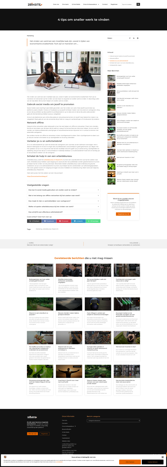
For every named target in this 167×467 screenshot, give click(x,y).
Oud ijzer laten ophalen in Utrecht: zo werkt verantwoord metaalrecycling (97, 348)
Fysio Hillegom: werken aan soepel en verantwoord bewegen (97, 313)
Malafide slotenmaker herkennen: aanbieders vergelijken (65, 280)
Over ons (56, 4)
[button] (163, 457)
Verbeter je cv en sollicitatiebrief (119, 60)
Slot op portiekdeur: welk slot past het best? (96, 280)
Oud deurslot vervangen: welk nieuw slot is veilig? (126, 280)
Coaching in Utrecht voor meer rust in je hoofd (68, 381)
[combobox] (129, 4)
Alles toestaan (130, 462)
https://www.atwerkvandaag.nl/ (37, 176)
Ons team (65, 4)
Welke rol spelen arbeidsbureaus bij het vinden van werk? (63, 206)
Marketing (30, 36)
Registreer (114, 4)
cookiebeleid (59, 462)
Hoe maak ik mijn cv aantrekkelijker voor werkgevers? (63, 201)
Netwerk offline (114, 58)
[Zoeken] (138, 4)
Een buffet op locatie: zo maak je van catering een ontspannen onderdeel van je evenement (127, 136)
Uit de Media (76, 4)
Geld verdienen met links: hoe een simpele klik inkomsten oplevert (69, 452)
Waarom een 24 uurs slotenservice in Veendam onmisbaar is (66, 348)
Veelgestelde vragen (116, 65)
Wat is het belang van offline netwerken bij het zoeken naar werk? (63, 195)
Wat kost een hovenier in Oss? (125, 157)
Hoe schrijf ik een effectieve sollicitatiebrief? (63, 212)
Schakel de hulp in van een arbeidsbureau (122, 63)
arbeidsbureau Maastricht (50, 229)
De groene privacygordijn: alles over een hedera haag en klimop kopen (39, 382)
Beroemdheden (66, 429)
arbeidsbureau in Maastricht (53, 160)
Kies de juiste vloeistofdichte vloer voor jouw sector (125, 381)
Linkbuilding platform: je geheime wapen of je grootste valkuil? (69, 445)
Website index (66, 441)
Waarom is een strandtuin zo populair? (38, 313)
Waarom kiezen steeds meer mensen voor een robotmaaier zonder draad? (97, 382)
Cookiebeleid (66, 438)
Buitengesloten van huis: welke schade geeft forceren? (39, 280)
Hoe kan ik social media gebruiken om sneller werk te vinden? (63, 190)
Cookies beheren (153, 462)
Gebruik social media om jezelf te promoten (122, 56)
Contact (105, 4)
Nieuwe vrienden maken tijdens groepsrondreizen (68, 313)
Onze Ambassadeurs (90, 4)
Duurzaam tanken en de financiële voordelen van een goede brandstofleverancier (127, 129)
